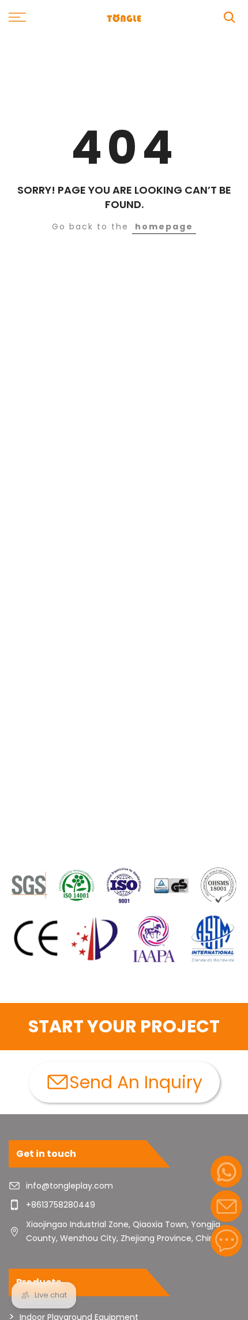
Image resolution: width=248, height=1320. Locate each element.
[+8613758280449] (226, 1171)
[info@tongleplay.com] (226, 1206)
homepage (164, 226)
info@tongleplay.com (69, 1185)
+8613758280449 (60, 1204)
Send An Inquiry (135, 1082)
